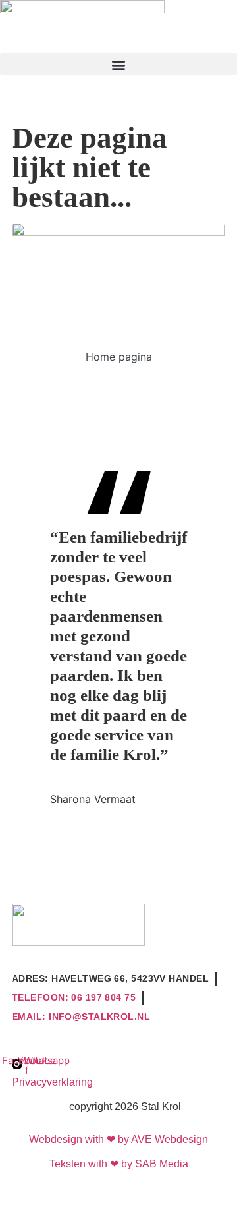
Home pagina (119, 356)
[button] (118, 64)
